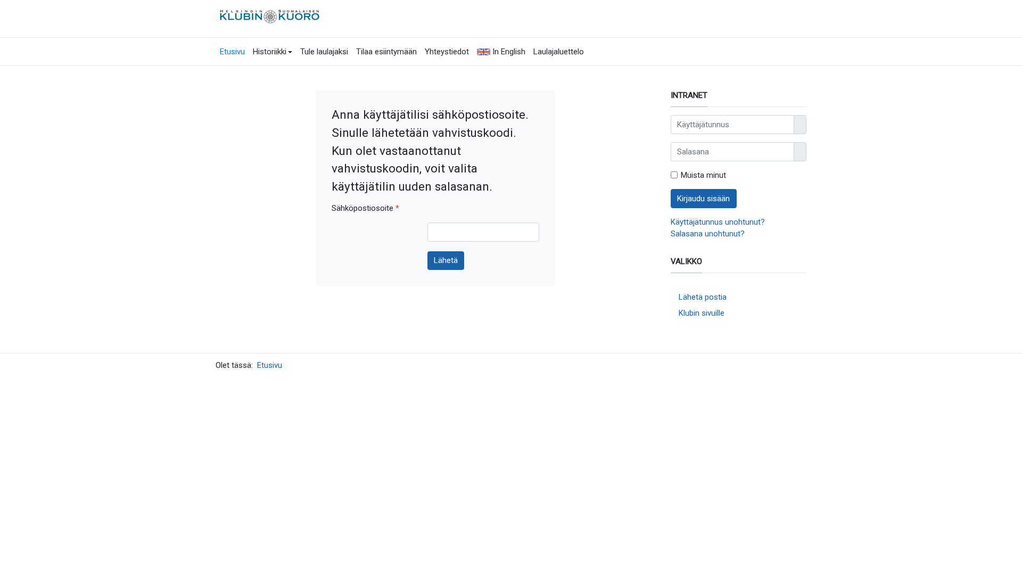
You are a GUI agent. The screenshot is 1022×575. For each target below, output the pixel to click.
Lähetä (446, 260)
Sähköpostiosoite (365, 208)
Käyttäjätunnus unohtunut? (718, 222)
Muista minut (703, 175)
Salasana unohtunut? (708, 234)
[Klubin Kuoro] (271, 15)
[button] (272, 52)
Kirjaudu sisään (703, 198)
